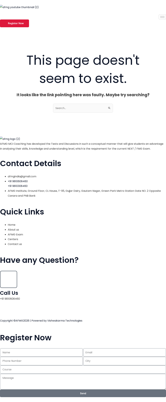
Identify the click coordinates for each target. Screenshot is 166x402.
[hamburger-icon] (162, 17)
